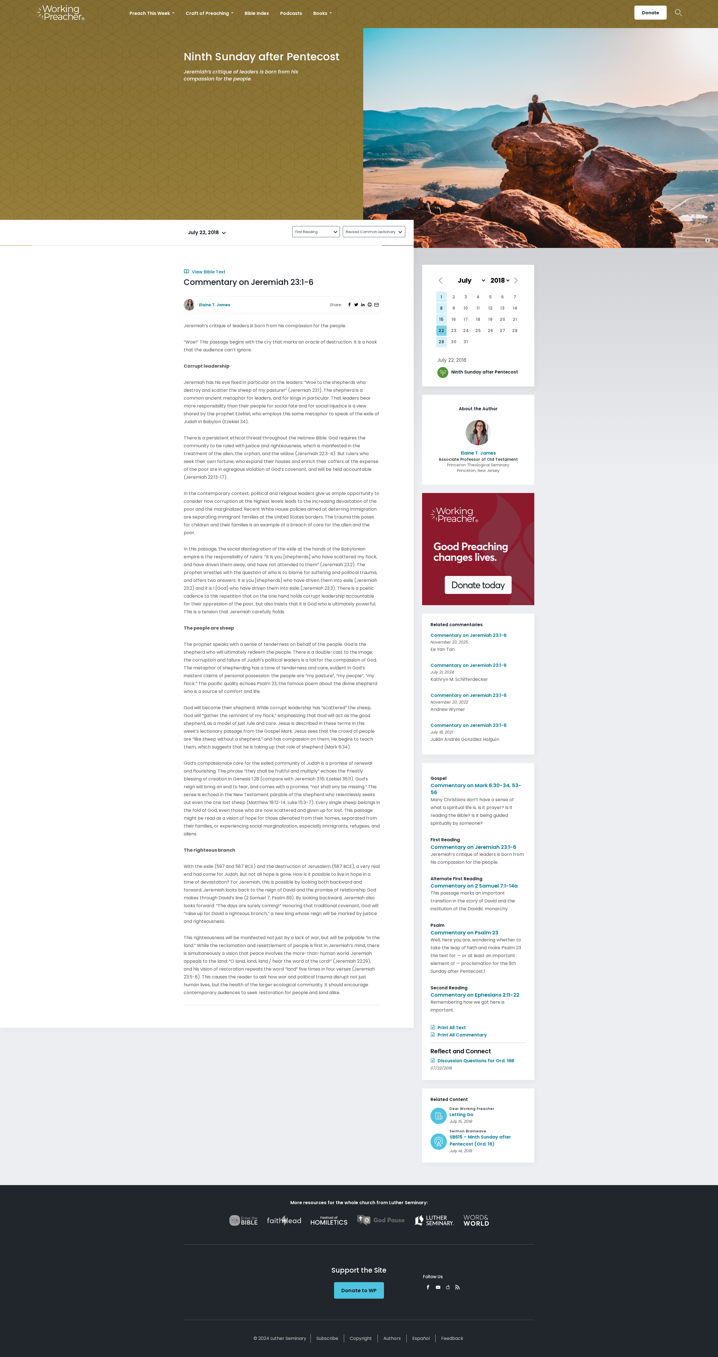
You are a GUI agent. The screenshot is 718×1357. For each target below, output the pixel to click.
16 (454, 319)
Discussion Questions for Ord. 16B (475, 1061)
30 (454, 342)
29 (441, 342)
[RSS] (457, 1287)
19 (490, 319)
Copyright (361, 1338)
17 (466, 319)
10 (466, 308)
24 (466, 330)
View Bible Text (208, 272)
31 (466, 342)
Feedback (452, 1338)
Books (320, 13)
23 (454, 330)
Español (421, 1338)
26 (490, 330)
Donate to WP (359, 1290)
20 (502, 319)
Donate (650, 13)
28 (515, 330)
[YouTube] (438, 1287)
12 (490, 308)
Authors (392, 1338)
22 (441, 330)
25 (478, 330)
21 (515, 319)
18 (478, 319)
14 (515, 308)
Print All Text (451, 1027)
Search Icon (678, 12)
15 (441, 319)
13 (502, 308)
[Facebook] (428, 1287)
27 (502, 330)
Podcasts (291, 13)
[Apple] (447, 1287)
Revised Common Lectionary (370, 231)
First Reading (306, 231)
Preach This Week (150, 13)
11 (478, 308)
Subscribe (327, 1338)
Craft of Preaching (208, 13)
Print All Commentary (461, 1035)
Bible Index (257, 13)
